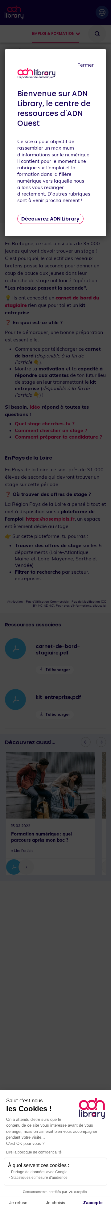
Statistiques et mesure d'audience (39, 1177)
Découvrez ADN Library (50, 218)
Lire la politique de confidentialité (34, 1152)
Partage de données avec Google (39, 1172)
